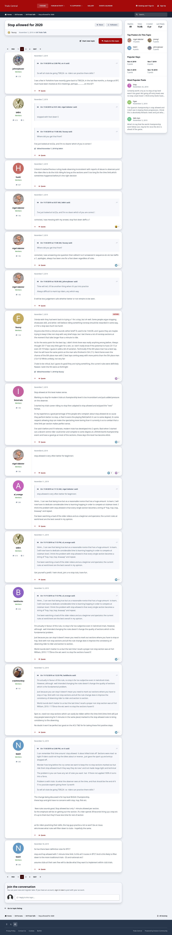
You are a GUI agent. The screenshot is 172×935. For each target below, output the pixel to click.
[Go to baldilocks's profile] (18, 592)
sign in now (59, 890)
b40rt (18, 112)
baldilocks (18, 601)
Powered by (156, 931)
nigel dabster (67, 107)
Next (35, 49)
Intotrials (18, 400)
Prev (13, 49)
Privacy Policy (10, 931)
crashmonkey (18, 681)
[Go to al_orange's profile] (18, 485)
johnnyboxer (18, 69)
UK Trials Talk (41, 32)
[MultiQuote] (35, 91)
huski (18, 177)
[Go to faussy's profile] (9, 32)
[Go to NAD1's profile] (18, 745)
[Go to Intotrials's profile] (18, 391)
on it (63, 63)
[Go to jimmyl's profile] (150, 40)
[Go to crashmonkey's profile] (18, 672)
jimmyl (156, 39)
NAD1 (18, 754)
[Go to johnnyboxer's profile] (18, 60)
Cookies (31, 931)
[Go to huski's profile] (18, 168)
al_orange (18, 494)
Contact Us (22, 931)
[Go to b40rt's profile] (18, 103)
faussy (13, 32)
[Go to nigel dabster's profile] (18, 199)
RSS (40, 931)
